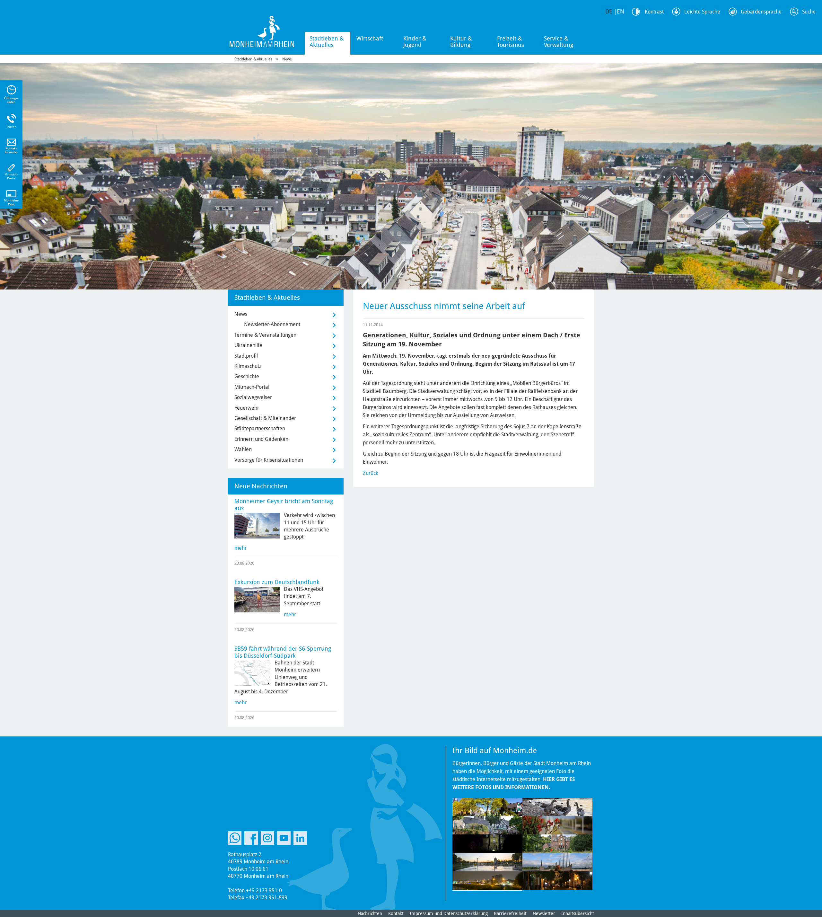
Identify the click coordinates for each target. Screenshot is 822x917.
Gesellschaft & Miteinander (265, 418)
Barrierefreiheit (510, 913)
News (287, 59)
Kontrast (654, 12)
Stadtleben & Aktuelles (327, 41)
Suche (809, 12)
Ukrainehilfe (248, 345)
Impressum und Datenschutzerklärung (449, 913)
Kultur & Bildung (461, 41)
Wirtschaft (369, 38)
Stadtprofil (246, 356)
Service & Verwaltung (558, 41)
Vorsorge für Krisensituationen (268, 460)
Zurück (370, 473)
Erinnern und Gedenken (261, 439)
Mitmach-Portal (251, 387)
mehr (240, 548)
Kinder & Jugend (414, 41)
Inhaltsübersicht (577, 913)
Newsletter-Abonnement (272, 324)
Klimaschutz (247, 366)
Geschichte (246, 376)
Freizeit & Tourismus (510, 41)
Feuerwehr (246, 408)
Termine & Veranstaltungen (265, 335)
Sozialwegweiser (253, 397)
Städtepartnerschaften (259, 428)
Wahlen (243, 449)
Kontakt (396, 913)
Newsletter (544, 913)
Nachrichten (370, 913)
